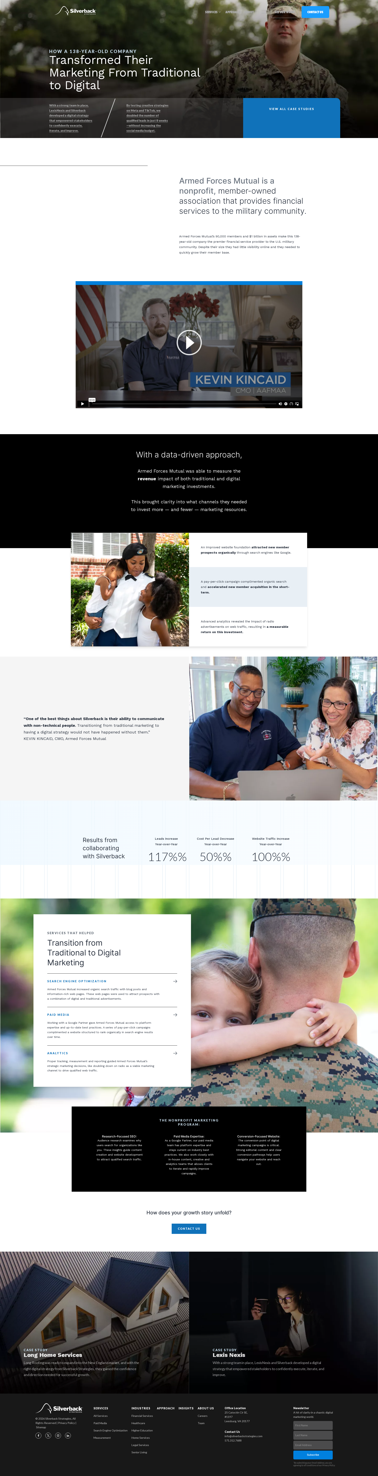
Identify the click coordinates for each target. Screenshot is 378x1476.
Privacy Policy (66, 1423)
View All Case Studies (291, 109)
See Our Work (285, 12)
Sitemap (41, 1427)
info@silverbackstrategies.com (243, 1436)
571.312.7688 (233, 1440)
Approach (233, 12)
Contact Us (315, 12)
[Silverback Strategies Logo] (75, 10)
